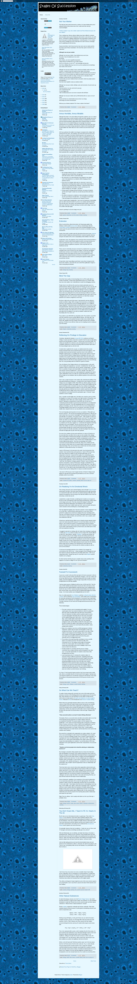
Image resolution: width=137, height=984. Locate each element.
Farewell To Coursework (68, 572)
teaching (85, 215)
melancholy (68, 215)
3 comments (73, 682)
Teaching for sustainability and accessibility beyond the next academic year (48, 158)
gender (64, 215)
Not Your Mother (65, 21)
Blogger (80, 974)
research (74, 480)
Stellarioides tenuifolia (46, 229)
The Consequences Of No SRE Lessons (51, 35)
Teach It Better (45, 259)
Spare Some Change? (46, 163)
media (72, 803)
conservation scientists (64, 227)
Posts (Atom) (68, 963)
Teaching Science (46, 162)
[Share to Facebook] (83, 107)
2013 (43, 96)
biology (64, 269)
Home (41, 14)
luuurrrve (68, 803)
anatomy (65, 889)
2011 (43, 100)
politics (70, 480)
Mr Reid (44, 142)
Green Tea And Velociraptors (45, 174)
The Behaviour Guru (47, 167)
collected (94, 233)
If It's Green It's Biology (48, 232)
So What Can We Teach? (68, 690)
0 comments (73, 107)
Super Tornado (92, 489)
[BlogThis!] (80, 107)
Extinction (63, 221)
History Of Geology (47, 238)
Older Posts (93, 961)
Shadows (79, 534)
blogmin (64, 329)
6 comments (73, 564)
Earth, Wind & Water (47, 254)
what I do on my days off (86, 480)
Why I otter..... (45, 255)
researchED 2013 (79, 338)
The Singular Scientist (47, 248)
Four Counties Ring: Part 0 (47, 196)
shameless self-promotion (88, 803)
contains (65, 906)
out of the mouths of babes (77, 215)
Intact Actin (44, 119)
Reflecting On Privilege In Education (72, 335)
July (44, 90)
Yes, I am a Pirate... (46, 139)
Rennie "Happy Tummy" (83, 899)
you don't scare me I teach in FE (83, 889)
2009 (43, 104)
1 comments (73, 213)
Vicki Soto (67, 532)
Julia (53, 77)
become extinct (73, 225)
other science (76, 803)
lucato (71, 974)
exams (68, 684)
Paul (70, 699)
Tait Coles (44, 208)
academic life (66, 480)
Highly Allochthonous (47, 148)
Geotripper (44, 129)
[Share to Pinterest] (84, 107)
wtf (75, 889)
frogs (68, 269)
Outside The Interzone (47, 182)
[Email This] (79, 107)
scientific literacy (77, 684)
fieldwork (71, 684)
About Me (47, 14)
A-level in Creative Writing (88, 699)
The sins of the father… (47, 216)
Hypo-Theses (45, 195)
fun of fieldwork (75, 595)
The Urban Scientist (47, 200)
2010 (43, 102)
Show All (53, 264)
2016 (43, 88)
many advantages (76, 596)
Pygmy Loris (45, 243)
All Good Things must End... (48, 239)
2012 (43, 98)
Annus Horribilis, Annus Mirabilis (71, 114)
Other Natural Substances (69, 896)
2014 (43, 94)
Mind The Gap (64, 276)
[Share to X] (81, 107)
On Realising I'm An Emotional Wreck (73, 487)
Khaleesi (89, 554)
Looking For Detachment (48, 138)
